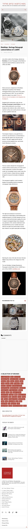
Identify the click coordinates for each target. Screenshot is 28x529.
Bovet (8, 381)
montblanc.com (16, 269)
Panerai (6, 399)
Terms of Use (5, 520)
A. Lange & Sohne (5, 376)
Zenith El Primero (5, 507)
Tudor (18, 403)
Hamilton (20, 390)
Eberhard (3, 385)
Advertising (5, 518)
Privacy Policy (5, 523)
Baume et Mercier (14, 379)
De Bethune (17, 383)
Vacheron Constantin (17, 405)
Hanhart (3, 392)
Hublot (7, 392)
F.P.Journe (9, 385)
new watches (7, 44)
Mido (10, 396)
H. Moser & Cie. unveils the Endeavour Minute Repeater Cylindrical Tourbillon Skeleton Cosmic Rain (16, 436)
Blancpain (3, 381)
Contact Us (4, 525)
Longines (11, 394)
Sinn (9, 403)
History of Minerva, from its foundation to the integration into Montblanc (13, 97)
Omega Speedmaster (6, 498)
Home (2, 44)
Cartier (2, 383)
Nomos (19, 396)
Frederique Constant (17, 385)
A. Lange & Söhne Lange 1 (7, 490)
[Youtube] (16, 512)
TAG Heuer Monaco (6, 505)
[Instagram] (2, 512)
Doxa (22, 383)
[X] (5, 512)
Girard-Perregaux (5, 388)
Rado (6, 401)
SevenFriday (4, 403)
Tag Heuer (13, 403)
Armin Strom (17, 376)
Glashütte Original (14, 388)
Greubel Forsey (4, 390)
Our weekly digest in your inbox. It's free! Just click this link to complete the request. (13, 416)
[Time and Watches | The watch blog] (14, 5)
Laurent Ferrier (4, 394)
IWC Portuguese (5, 495)
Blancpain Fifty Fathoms (7, 493)
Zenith (24, 405)
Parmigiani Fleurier (13, 399)
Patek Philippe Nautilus (7, 502)
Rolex (17, 401)
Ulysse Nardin (4, 405)
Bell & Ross (21, 379)
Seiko (20, 401)
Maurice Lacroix (22, 394)
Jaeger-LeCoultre (17, 392)
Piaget (2, 401)
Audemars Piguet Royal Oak (8, 492)
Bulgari (21, 381)
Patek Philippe (21, 399)
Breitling (17, 381)
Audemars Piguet (5, 379)
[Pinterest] (9, 512)
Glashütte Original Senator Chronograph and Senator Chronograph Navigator (14, 33)
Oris (2, 399)
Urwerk (10, 405)
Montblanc (14, 396)
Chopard (7, 383)
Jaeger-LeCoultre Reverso (7, 497)
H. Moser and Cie (13, 390)
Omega (23, 396)
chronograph (13, 44)
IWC (11, 392)
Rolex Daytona (5, 503)
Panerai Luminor (5, 500)
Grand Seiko (22, 388)
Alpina (12, 376)
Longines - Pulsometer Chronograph (13, 314)
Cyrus (11, 383)
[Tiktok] (12, 512)
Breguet (12, 381)
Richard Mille (12, 401)
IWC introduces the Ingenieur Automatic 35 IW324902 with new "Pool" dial (15, 451)
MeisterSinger (4, 396)
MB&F (15, 394)
